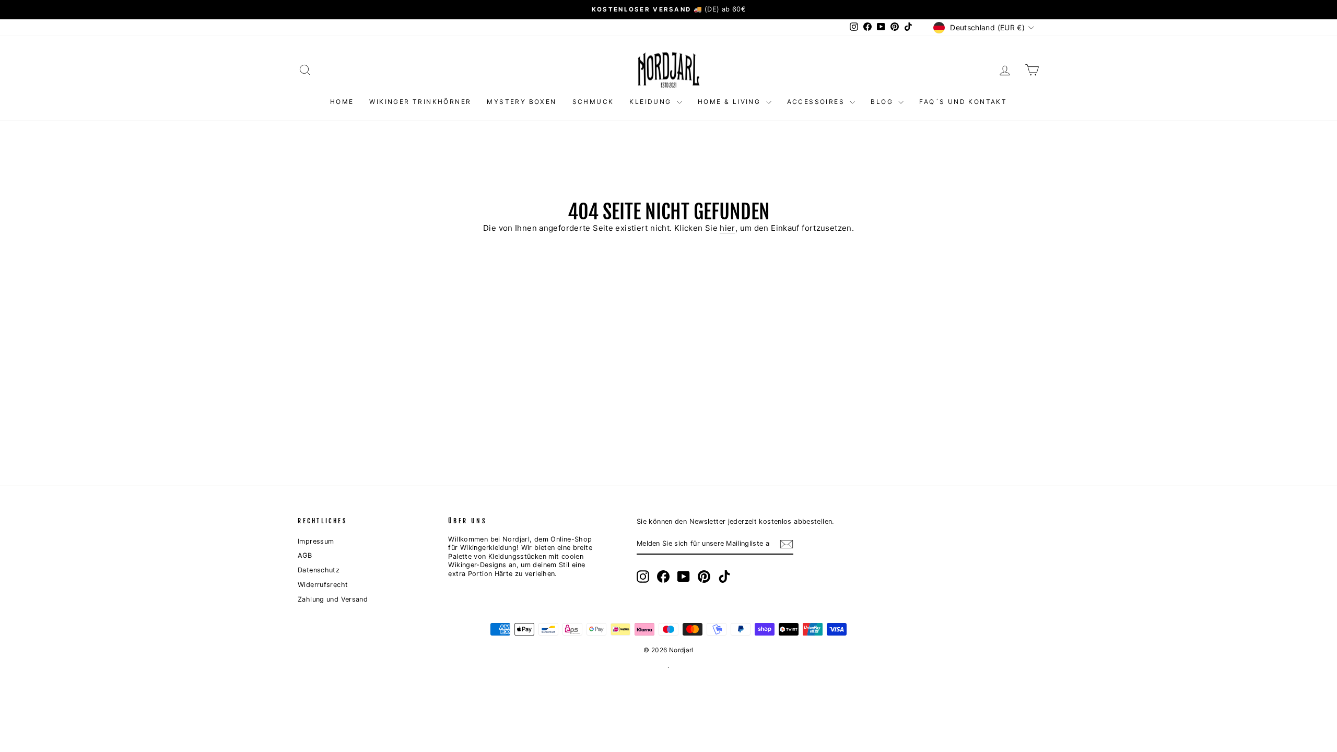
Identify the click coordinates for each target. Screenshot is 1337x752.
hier (727, 228)
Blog (883, 101)
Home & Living (731, 101)
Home (342, 101)
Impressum (316, 541)
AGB (305, 555)
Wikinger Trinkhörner (420, 101)
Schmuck (593, 101)
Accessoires (817, 101)
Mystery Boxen (521, 101)
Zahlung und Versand (333, 599)
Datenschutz (318, 570)
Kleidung (651, 101)
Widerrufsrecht (323, 585)
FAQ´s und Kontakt (963, 101)
